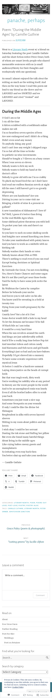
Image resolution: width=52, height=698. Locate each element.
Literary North (20, 49)
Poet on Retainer (12, 643)
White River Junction (19, 512)
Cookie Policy (18, 687)
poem (32, 503)
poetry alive (32, 505)
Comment (40, 595)
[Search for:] (26, 657)
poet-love (13, 505)
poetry (22, 505)
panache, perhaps (26, 20)
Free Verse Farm (9, 624)
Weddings (9, 638)
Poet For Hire (8, 634)
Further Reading (10, 629)
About (5, 619)
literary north (21, 503)
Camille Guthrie (15, 508)
